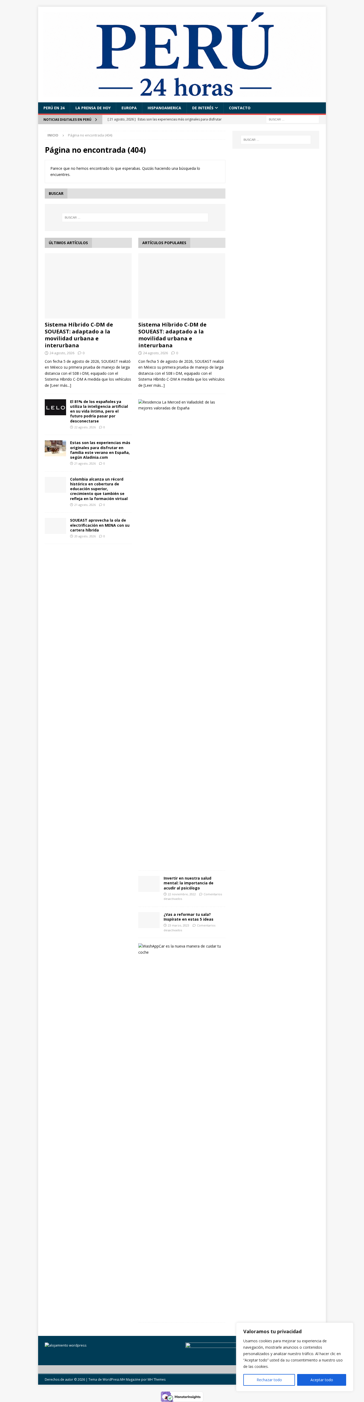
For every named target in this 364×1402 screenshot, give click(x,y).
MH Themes (156, 1379)
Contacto (239, 107)
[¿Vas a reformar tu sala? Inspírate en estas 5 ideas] (149, 920)
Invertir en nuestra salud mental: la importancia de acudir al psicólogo (188, 883)
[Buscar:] (292, 119)
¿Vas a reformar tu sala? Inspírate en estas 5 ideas (188, 917)
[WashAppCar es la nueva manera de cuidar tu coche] (179, 949)
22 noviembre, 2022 (182, 894)
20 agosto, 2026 (85, 536)
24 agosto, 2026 (62, 353)
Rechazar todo (269, 1379)
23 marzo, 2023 (178, 925)
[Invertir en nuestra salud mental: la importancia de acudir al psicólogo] (149, 884)
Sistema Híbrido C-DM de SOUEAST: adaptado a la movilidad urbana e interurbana (79, 335)
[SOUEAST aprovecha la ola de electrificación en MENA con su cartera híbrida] (55, 526)
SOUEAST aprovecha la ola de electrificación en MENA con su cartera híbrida (100, 525)
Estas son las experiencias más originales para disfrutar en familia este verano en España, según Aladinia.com (100, 450)
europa (129, 107)
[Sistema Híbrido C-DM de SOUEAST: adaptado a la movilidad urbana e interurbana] (88, 286)
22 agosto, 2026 (85, 427)
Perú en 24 (53, 107)
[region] (294, 1357)
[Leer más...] (60, 385)
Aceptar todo (321, 1379)
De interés (202, 107)
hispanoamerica (164, 107)
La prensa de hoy (93, 107)
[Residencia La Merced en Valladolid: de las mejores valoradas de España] (179, 405)
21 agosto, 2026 (85, 463)
